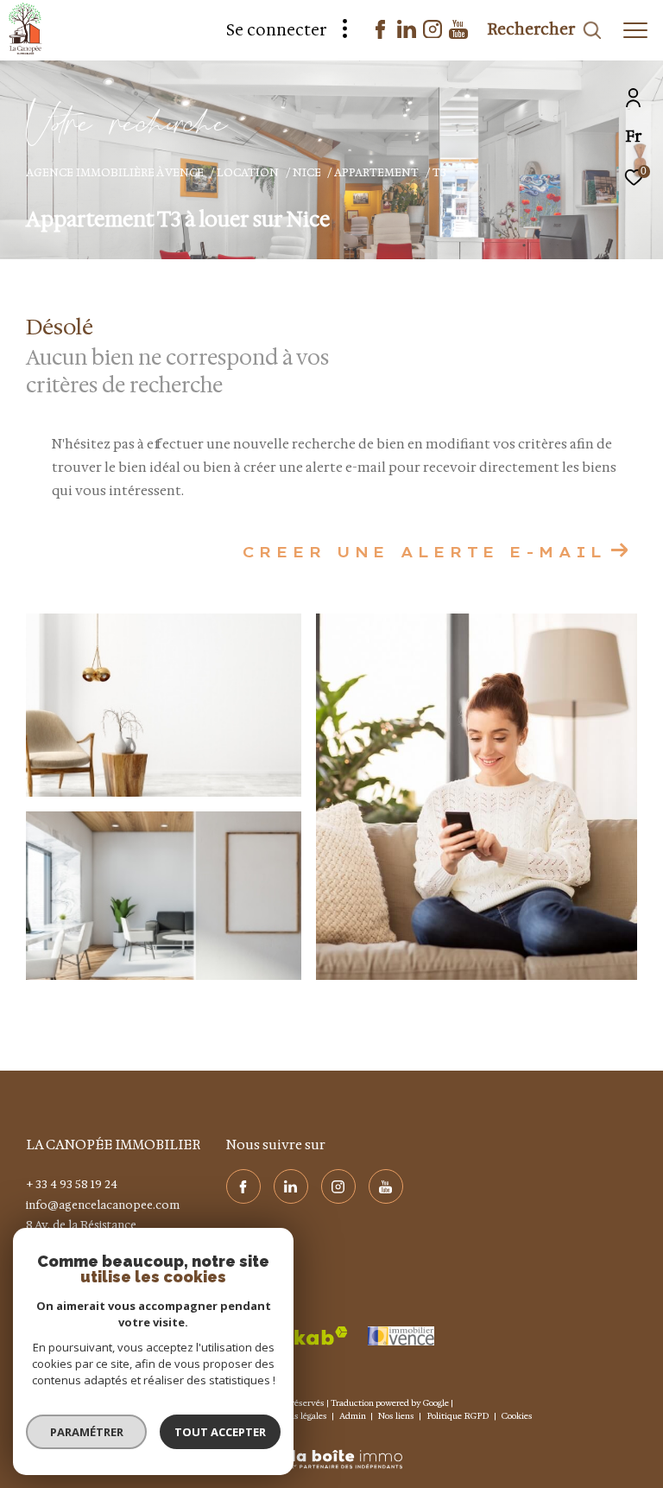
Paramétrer (86, 1432)
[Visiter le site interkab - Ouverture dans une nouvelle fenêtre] (294, 1335)
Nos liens (397, 1415)
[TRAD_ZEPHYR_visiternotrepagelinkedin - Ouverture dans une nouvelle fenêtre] (406, 33)
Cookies (517, 1416)
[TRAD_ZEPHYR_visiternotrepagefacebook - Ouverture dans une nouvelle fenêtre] (380, 34)
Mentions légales (295, 1415)
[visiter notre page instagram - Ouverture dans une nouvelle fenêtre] (432, 33)
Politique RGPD (457, 1415)
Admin (353, 1415)
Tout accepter (220, 1432)
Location (248, 172)
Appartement (376, 172)
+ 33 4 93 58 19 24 (71, 1184)
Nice (307, 172)
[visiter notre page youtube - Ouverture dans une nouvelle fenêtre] (458, 34)
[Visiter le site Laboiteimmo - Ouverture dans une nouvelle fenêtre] (331, 1448)
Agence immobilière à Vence (115, 172)
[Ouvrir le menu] (635, 30)
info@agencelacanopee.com (103, 1205)
